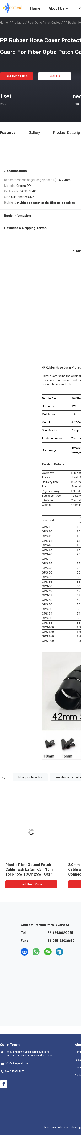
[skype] (59, 952)
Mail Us (54, 76)
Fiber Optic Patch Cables (44, 22)
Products (18, 22)
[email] (24, 952)
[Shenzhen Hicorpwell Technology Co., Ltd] (12, 8)
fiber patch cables (30, 777)
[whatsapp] (36, 952)
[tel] (71, 952)
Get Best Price (17, 76)
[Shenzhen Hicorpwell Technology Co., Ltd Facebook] (3, 1084)
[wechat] (48, 952)
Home (4, 22)
